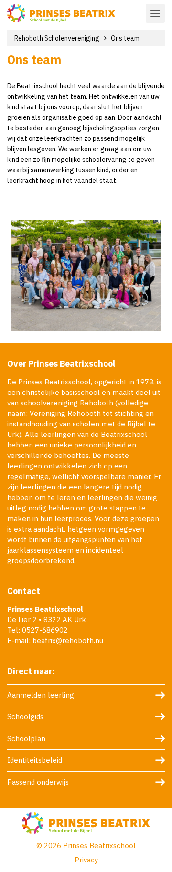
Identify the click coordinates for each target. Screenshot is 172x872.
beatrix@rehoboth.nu (67, 640)
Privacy (86, 859)
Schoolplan (26, 738)
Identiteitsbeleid (34, 760)
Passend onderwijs (38, 782)
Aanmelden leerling (40, 695)
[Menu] (155, 13)
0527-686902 (45, 630)
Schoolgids (25, 716)
